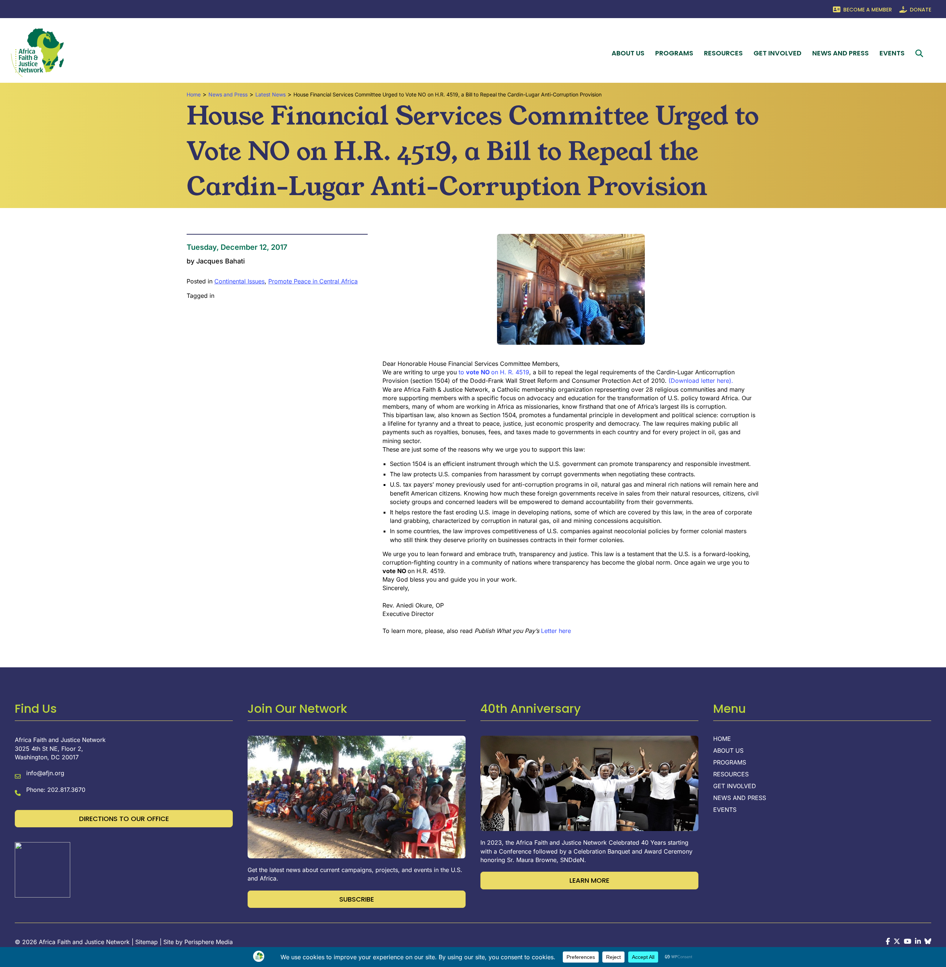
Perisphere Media (208, 942)
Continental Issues (239, 281)
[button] (920, 53)
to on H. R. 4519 (493, 372)
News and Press (840, 53)
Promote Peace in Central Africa (313, 281)
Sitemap (146, 942)
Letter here (555, 630)
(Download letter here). (700, 380)
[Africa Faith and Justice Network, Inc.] (42, 869)
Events (892, 53)
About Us (628, 53)
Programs (674, 53)
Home (722, 739)
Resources (723, 53)
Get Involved (777, 53)
